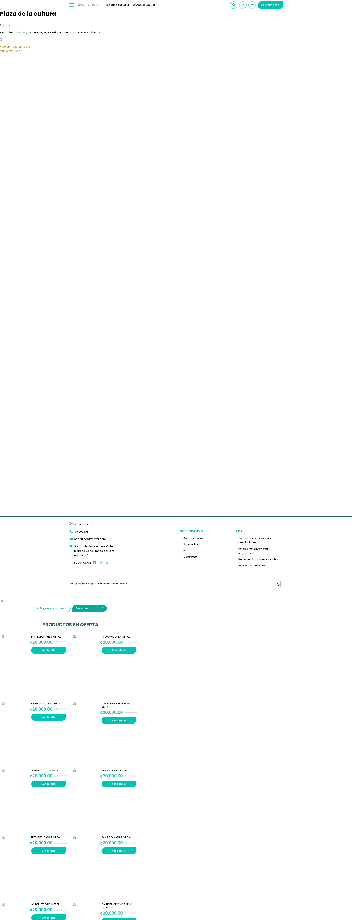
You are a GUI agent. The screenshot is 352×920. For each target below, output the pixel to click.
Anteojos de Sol (144, 5)
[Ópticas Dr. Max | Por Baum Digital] (278, 583)
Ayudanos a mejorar (252, 565)
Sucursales (190, 544)
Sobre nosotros (193, 538)
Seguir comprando (53, 608)
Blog (186, 550)
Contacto (272, 5)
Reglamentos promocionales (258, 559)
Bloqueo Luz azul (117, 5)
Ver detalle (48, 650)
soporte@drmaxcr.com (90, 539)
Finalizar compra (88, 608)
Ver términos (119, 583)
